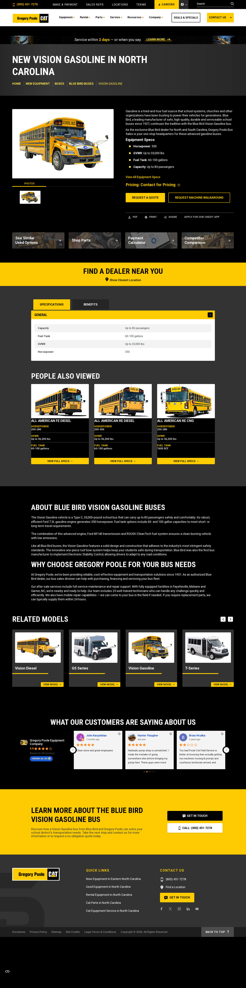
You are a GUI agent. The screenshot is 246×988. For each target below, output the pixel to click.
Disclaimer (18, 932)
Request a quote (145, 197)
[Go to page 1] (147, 771)
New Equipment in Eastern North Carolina (113, 879)
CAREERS (168, 4)
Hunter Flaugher (148, 735)
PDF (135, 216)
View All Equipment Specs (143, 177)
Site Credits (73, 932)
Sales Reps (95, 4)
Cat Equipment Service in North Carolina (112, 911)
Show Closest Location (125, 280)
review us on (39, 758)
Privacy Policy (38, 932)
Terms (141, 4)
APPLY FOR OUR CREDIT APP (201, 216)
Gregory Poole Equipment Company (47, 742)
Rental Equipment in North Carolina (109, 894)
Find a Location (175, 887)
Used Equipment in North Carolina (108, 886)
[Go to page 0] (144, 771)
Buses (59, 83)
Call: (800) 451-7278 (197, 828)
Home (16, 83)
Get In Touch (197, 815)
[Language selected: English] (184, 4)
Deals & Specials (186, 17)
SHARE (172, 216)
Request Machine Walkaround (199, 197)
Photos (29, 183)
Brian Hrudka (197, 735)
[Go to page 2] (149, 771)
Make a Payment (65, 4)
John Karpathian (96, 735)
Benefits (91, 304)
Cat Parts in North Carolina (103, 902)
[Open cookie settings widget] (7, 971)
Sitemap (56, 932)
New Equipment (38, 83)
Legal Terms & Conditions (100, 932)
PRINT (153, 216)
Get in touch (179, 897)
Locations (120, 4)
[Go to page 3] (152, 771)
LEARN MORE (156, 39)
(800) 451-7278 (27, 4)
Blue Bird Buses (81, 83)
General (40, 315)
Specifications (52, 304)
